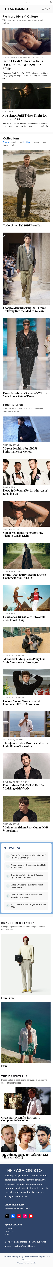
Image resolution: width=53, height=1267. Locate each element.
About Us (10, 1232)
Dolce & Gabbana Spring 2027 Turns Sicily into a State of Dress (25, 395)
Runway (6, 142)
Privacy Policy (17, 1257)
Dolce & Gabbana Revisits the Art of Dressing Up (25, 492)
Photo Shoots (21, 782)
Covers (7, 782)
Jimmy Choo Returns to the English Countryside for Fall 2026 (24, 576)
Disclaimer (7, 1257)
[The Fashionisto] (15, 9)
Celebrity (37, 57)
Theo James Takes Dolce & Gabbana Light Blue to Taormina (25, 745)
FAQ (7, 1234)
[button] (51, 2)
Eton (4, 1066)
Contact (9, 1229)
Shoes (19, 571)
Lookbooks (8, 112)
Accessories (9, 57)
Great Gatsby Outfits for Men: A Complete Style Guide (20, 1119)
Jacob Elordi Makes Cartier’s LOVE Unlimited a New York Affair (22, 65)
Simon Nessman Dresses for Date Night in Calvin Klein (23, 534)
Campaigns (24, 57)
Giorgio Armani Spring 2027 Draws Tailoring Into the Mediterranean (24, 309)
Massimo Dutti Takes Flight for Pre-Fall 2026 (28, 905)
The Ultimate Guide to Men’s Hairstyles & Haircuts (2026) (24, 1156)
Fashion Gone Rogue (24, 1245)
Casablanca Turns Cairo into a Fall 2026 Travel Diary (23, 618)
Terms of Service (31, 1257)
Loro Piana (8, 998)
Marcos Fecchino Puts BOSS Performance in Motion (20, 450)
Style (16, 445)
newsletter (23, 1209)
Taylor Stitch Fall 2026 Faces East (23, 225)
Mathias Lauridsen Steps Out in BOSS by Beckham (25, 829)
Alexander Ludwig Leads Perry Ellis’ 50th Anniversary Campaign (24, 660)
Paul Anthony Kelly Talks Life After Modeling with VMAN (24, 787)
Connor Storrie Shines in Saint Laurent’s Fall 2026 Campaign (21, 703)
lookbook (27, 142)
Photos (7, 445)
